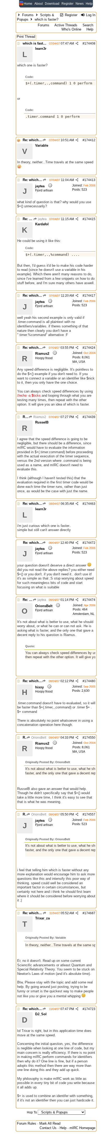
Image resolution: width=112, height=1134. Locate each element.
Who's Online (71, 29)
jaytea (42, 219)
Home (28, 3)
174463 (89, 504)
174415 (89, 219)
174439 (89, 417)
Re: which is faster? (38, 140)
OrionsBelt (38, 737)
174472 (89, 543)
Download (52, 3)
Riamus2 (39, 417)
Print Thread (26, 37)
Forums (28, 15)
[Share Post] (77, 43)
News (80, 3)
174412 (89, 140)
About (38, 3)
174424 (89, 348)
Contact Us (48, 1128)
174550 (89, 737)
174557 (89, 814)
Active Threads (65, 25)
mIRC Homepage (82, 1128)
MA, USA (78, 362)
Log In (90, 15)
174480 (89, 681)
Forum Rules (26, 1123)
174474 (89, 600)
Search (88, 25)
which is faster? (35, 43)
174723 (89, 1009)
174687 (89, 913)
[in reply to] (44, 140)
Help (89, 3)
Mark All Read (49, 1123)
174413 (89, 180)
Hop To (32, 1112)
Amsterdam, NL (84, 614)
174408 (89, 43)
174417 (89, 295)
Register (67, 3)
